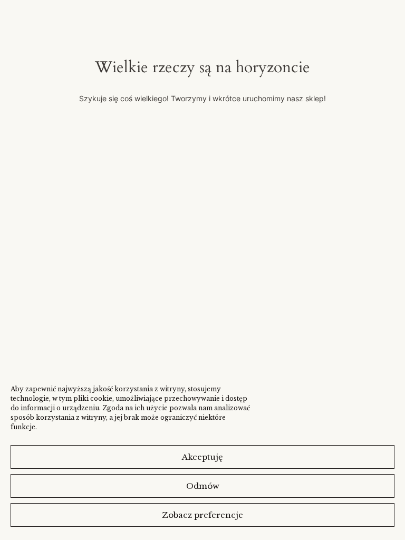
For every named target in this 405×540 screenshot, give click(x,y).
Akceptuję (202, 457)
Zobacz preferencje (202, 515)
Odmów (202, 486)
